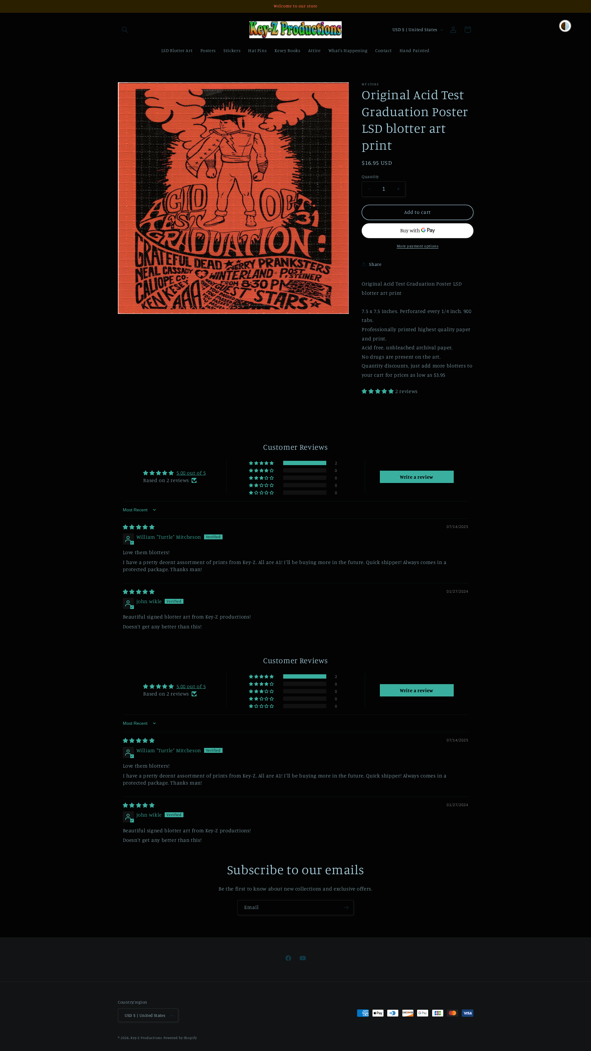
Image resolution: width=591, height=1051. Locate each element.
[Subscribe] (346, 907)
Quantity (370, 176)
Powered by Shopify (180, 1038)
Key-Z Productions (146, 1038)
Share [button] (375, 263)
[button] (125, 29)
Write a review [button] (416, 477)
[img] (139, 527)
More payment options (418, 245)
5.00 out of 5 (191, 473)
